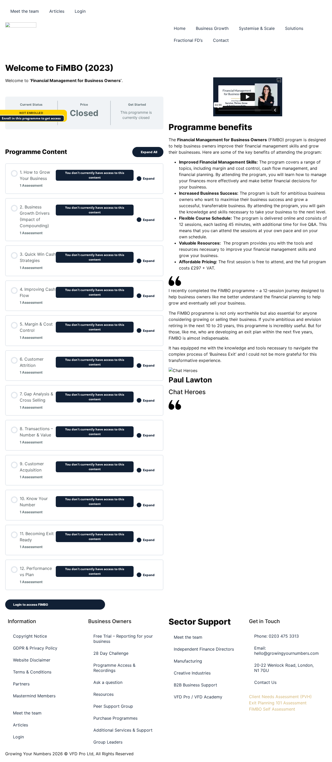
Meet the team (24, 11)
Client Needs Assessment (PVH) (280, 696)
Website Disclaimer (31, 660)
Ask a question (107, 682)
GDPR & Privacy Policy (35, 648)
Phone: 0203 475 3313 (276, 636)
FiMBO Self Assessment (272, 709)
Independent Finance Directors (204, 649)
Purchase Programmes (115, 718)
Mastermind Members (34, 695)
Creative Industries (192, 673)
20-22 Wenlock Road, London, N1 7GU (284, 668)
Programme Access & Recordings (114, 668)
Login (80, 11)
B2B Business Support (195, 684)
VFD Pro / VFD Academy (198, 696)
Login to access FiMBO (30, 604)
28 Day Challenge (110, 653)
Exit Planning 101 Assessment (278, 702)
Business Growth (212, 28)
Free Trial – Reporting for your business (123, 638)
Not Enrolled (31, 113)
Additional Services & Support (123, 730)
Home (179, 28)
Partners (21, 683)
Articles (56, 11)
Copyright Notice (30, 636)
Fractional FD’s (188, 40)
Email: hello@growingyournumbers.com (286, 650)
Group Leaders (107, 742)
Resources (103, 694)
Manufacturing (188, 661)
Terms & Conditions (32, 672)
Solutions (294, 28)
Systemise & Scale (257, 28)
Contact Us (265, 682)
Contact (221, 40)
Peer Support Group (113, 706)
